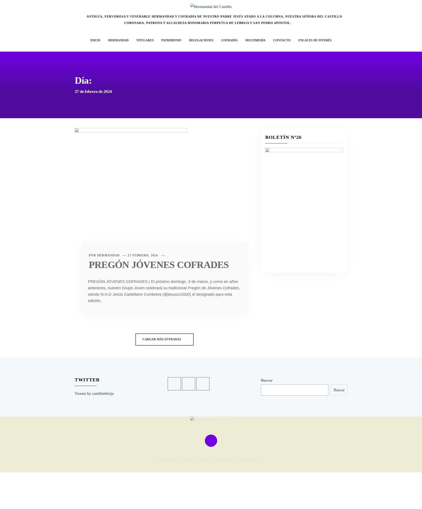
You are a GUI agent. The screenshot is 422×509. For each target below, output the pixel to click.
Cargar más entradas (162, 339)
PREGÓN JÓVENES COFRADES (159, 264)
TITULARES (145, 40)
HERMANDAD (118, 40)
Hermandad (108, 255)
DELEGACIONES (201, 40)
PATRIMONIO (171, 40)
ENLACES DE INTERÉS (315, 40)
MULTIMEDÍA (255, 40)
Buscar (267, 380)
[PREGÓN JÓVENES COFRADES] (131, 191)
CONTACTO (282, 40)
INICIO (95, 40)
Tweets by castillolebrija (94, 393)
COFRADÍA (229, 40)
